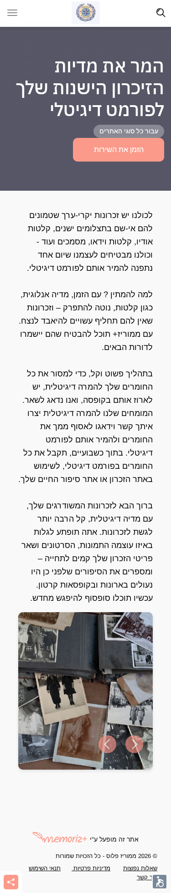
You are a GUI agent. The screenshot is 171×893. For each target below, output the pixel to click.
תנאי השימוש (45, 868)
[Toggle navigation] (161, 12)
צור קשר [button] (147, 877)
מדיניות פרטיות (91, 868)
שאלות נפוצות (140, 868)
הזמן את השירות (119, 149)
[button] (107, 745)
